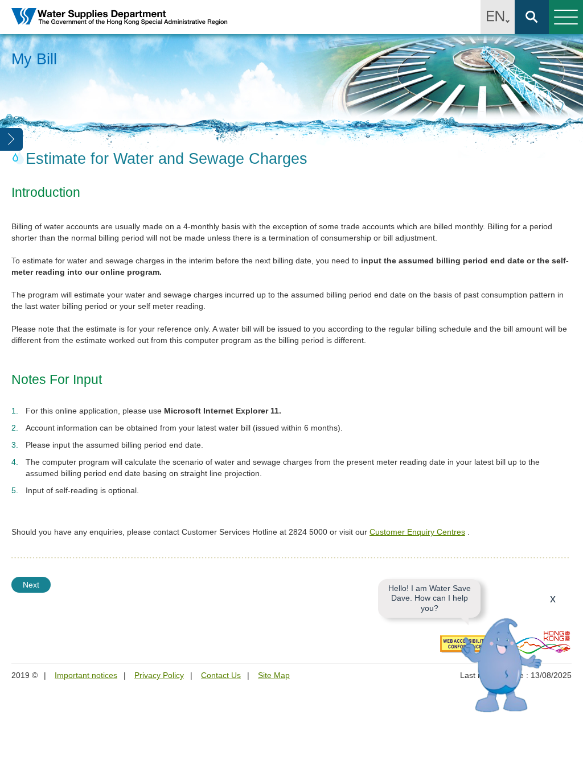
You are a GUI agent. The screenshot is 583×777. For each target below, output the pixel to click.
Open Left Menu (11, 139)
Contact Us (221, 675)
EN (498, 17)
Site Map (274, 675)
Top (567, 761)
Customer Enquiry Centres (417, 531)
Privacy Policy (159, 675)
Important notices (86, 675)
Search (532, 17)
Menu (566, 17)
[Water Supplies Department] (119, 17)
